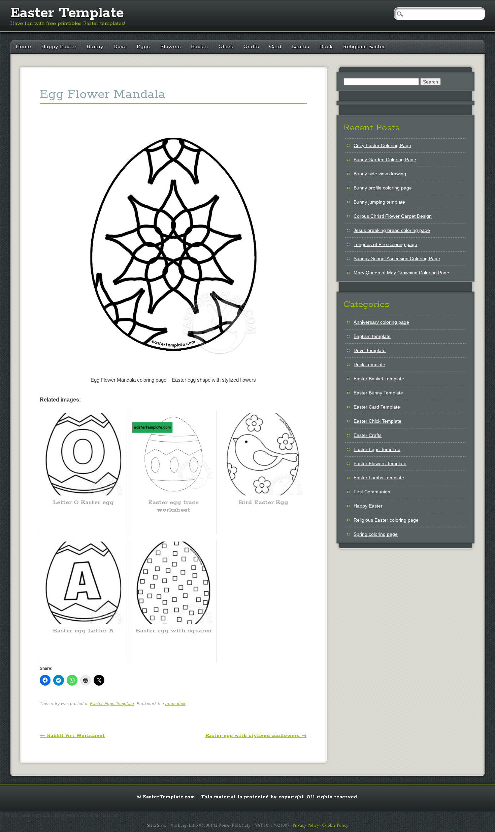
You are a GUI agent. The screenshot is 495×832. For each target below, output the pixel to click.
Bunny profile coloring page (383, 187)
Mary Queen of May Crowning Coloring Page (401, 272)
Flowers (170, 46)
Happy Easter (58, 46)
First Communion (372, 491)
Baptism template (372, 336)
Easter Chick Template (377, 421)
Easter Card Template (377, 407)
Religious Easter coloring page (386, 520)
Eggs (143, 46)
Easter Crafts (368, 435)
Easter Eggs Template (112, 703)
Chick (226, 46)
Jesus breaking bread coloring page (392, 230)
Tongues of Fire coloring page (385, 244)
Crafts (251, 46)
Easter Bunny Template (378, 392)
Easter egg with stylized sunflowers (256, 736)
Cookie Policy (335, 825)
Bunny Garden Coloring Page (385, 159)
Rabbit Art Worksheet (72, 736)
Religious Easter (364, 46)
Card (275, 46)
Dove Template (370, 350)
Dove (120, 46)
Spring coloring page (376, 534)
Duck (326, 46)
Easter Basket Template (379, 378)
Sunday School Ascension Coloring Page (397, 258)
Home (23, 46)
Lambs (300, 46)
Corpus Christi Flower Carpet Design (393, 216)
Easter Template (67, 13)
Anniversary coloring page (381, 322)
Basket (199, 46)
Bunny (95, 46)
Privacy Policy (306, 825)
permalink (175, 703)
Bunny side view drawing (380, 173)
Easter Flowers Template (380, 463)
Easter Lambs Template (379, 477)
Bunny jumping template (379, 202)
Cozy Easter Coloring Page (382, 145)
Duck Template (369, 364)
